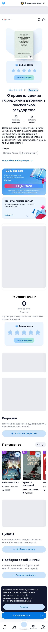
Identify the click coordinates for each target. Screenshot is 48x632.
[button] (24, 44)
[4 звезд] (29, 71)
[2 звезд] (19, 71)
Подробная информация (15, 160)
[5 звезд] (35, 71)
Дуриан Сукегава (10, 486)
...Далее (27, 601)
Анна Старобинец (31, 489)
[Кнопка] (17, 454)
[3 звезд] (24, 71)
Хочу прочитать (21, 615)
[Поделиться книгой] (44, 19)
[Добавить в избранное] (39, 19)
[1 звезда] (13, 71)
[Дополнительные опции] (43, 615)
